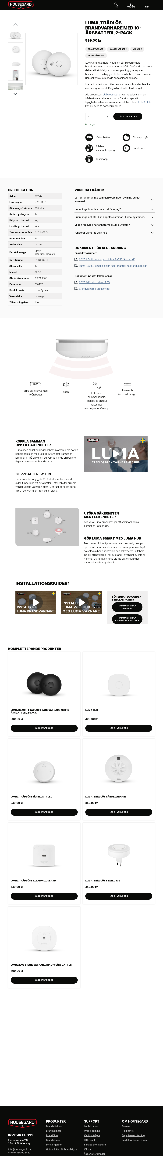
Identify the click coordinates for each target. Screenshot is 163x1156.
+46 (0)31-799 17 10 (19, 1152)
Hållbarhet (128, 1130)
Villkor (87, 1149)
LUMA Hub (144, 102)
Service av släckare (95, 1144)
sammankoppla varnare (127, 607)
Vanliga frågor (92, 1135)
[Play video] (116, 453)
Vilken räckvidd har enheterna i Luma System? (102, 224)
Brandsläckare (54, 1126)
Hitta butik (90, 1140)
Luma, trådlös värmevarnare (105, 796)
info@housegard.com (20, 1149)
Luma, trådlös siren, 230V (102, 880)
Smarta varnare (118, 49)
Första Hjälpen (54, 1144)
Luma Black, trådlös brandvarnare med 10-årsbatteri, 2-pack (40, 711)
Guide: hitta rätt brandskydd (62, 1149)
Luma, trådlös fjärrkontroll (31, 796)
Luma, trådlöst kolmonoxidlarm (33, 880)
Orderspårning (92, 1130)
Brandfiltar (52, 1135)
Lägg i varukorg (128, 116)
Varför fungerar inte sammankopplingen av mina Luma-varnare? (107, 199)
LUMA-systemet (112, 94)
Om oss (126, 1126)
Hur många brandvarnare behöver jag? (97, 209)
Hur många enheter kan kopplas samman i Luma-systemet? (109, 217)
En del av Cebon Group (135, 1140)
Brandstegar (53, 1140)
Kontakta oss (91, 1126)
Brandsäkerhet (96, 55)
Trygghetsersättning (133, 1135)
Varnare (137, 49)
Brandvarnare (95, 49)
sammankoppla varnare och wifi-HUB (127, 619)
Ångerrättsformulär (94, 1153)
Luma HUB (91, 710)
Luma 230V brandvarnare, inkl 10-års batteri (41, 964)
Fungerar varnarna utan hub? (91, 232)
